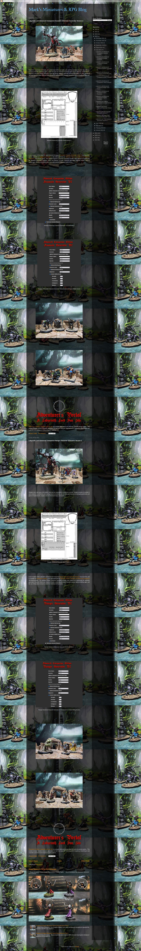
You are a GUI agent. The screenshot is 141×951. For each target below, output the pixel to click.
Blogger (77, 946)
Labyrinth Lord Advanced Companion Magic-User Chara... (102, 88)
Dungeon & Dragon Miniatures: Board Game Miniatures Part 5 (52, 925)
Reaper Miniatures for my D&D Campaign (42, 869)
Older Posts (85, 861)
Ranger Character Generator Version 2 (70, 576)
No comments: (42, 433)
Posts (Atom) (39, 864)
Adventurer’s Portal (45, 157)
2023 (96, 34)
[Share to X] (52, 433)
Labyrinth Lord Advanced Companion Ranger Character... (102, 58)
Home (59, 861)
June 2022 (99, 123)
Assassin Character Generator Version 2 (71, 155)
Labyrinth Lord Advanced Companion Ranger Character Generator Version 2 (55, 440)
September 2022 (100, 45)
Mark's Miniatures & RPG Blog (58, 9)
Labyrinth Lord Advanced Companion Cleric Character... (102, 93)
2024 (96, 31)
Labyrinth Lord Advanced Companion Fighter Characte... (102, 98)
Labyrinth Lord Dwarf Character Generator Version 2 (104, 108)
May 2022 (98, 125)
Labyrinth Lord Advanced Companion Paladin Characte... (102, 63)
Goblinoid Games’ (70, 157)
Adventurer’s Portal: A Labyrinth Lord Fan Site (41, 426)
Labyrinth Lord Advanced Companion (80, 578)
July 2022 (98, 49)
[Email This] (49, 433)
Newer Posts (33, 861)
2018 (96, 140)
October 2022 (99, 42)
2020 (96, 135)
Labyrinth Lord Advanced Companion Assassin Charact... (102, 53)
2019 (96, 137)
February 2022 (100, 128)
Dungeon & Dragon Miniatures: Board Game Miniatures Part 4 (52, 933)
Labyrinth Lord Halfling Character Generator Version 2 (104, 103)
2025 (96, 29)
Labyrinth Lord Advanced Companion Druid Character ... (104, 77)
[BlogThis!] (50, 433)
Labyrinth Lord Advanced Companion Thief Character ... (103, 82)
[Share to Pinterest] (54, 433)
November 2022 (100, 40)
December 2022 (100, 38)
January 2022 (99, 130)
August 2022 (99, 47)
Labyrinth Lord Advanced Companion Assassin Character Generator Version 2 (56, 21)
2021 (96, 133)
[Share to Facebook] (53, 433)
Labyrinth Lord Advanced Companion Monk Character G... (104, 68)
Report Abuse (106, 142)
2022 (96, 36)
